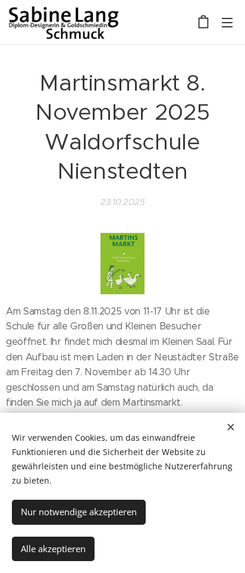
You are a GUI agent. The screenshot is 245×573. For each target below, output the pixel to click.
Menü (227, 22)
